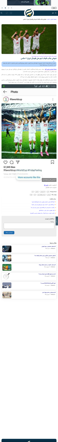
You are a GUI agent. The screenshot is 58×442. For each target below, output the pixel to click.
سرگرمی (37, 191)
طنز (32, 191)
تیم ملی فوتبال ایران (41, 194)
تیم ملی (48, 194)
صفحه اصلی (53, 19)
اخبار (48, 19)
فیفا (31, 194)
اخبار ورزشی (43, 191)
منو (53, 13)
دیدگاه (52, 222)
